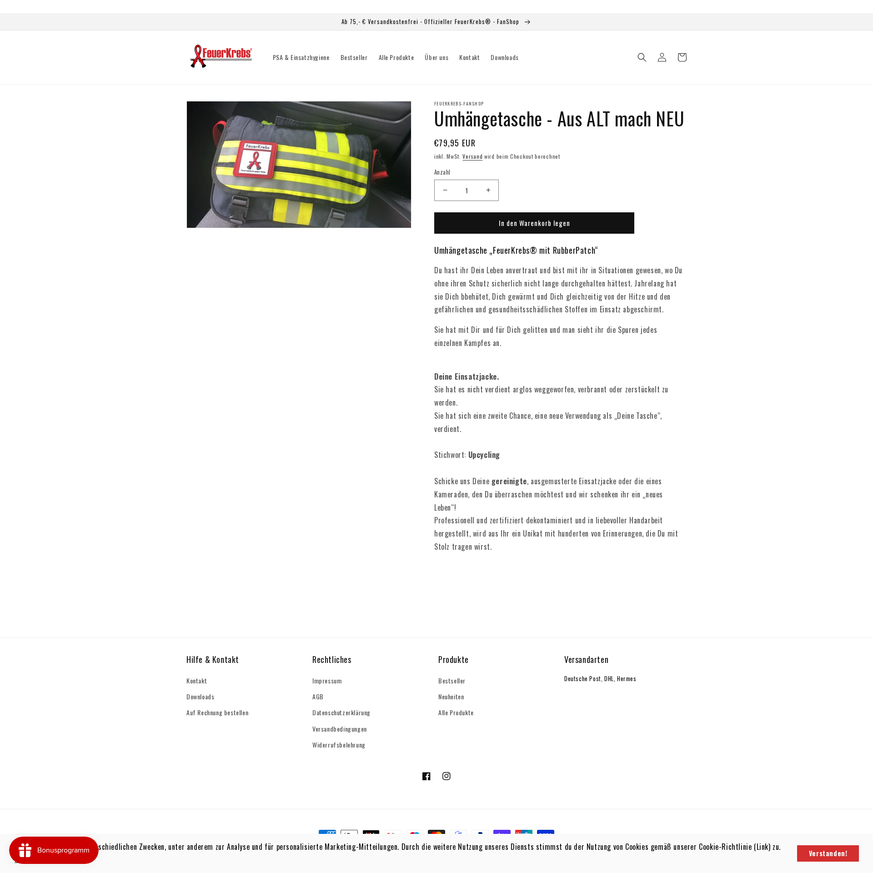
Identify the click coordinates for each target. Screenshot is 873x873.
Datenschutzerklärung (341, 712)
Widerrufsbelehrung (339, 744)
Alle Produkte (456, 712)
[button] (642, 57)
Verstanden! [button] (828, 853)
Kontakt (196, 680)
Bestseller (452, 680)
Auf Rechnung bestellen (217, 712)
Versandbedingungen (339, 728)
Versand (472, 156)
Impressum (326, 680)
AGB (318, 696)
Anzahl (442, 172)
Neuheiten (451, 696)
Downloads (200, 696)
